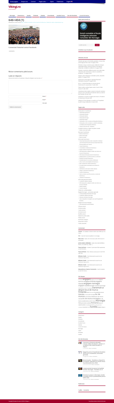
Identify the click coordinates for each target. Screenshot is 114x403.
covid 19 (86, 288)
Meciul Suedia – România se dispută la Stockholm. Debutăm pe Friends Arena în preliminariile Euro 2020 (94, 361)
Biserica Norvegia (83, 135)
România (80, 332)
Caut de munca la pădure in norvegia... (90, 236)
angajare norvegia (92, 283)
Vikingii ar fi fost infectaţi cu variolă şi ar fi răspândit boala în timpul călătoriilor (91, 101)
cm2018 (97, 285)
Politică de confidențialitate (84, 190)
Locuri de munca (84, 15)
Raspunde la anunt (82, 221)
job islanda (86, 294)
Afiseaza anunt (82, 206)
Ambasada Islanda (83, 116)
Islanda (43, 15)
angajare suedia (83, 286)
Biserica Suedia (82, 137)
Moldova (88, 301)
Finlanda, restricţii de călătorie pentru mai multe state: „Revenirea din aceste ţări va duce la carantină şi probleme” (91, 72)
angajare (87, 279)
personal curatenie (86, 303)
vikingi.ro (103, 307)
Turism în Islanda (83, 188)
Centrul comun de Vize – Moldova (86, 126)
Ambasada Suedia (83, 119)
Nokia (94, 301)
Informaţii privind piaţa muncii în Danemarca (89, 155)
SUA (89, 307)
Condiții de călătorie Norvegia (86, 195)
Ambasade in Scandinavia (84, 111)
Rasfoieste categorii (83, 219)
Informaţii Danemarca (83, 139)
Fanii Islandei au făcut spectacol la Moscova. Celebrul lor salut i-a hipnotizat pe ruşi (45, 22)
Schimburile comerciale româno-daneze (88, 168)
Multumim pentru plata (83, 215)
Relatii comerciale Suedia (84, 130)
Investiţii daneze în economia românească (88, 160)
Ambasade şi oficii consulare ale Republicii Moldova (90, 121)
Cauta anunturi (82, 210)
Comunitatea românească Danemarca (87, 148)
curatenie (90, 288)
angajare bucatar (94, 279)
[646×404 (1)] (24, 44)
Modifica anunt (82, 214)
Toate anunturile (82, 223)
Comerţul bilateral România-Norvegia (87, 193)
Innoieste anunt (82, 212)
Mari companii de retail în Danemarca (87, 163)
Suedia (29, 15)
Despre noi (24, 1)
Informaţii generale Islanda (85, 179)
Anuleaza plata (82, 208)
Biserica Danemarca (83, 133)
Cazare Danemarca (83, 146)
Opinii (52, 1)
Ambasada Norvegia (84, 117)
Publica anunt (81, 217)
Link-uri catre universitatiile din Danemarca (88, 162)
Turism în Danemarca (84, 172)
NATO (91, 301)
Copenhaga (102, 285)
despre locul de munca (88, 289)
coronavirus (81, 288)
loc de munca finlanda (90, 296)
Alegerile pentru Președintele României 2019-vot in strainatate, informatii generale (94, 353)
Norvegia (12, 15)
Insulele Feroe (61, 15)
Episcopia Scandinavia (83, 132)
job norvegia (92, 294)
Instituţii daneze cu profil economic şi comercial (89, 156)
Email (44, 99)
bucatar (92, 285)
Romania (94, 303)
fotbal (88, 292)
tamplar (99, 307)
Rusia (100, 303)
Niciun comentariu (92, 348)
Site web (44, 103)
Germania (91, 292)
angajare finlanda (89, 281)
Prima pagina (14, 1)
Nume (44, 96)
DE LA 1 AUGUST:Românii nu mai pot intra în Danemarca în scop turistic (89, 84)
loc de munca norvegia (91, 298)
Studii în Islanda (82, 186)
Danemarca (21, 15)
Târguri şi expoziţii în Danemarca (86, 170)
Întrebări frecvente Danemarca (86, 158)
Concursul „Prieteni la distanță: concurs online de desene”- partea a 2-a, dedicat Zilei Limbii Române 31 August (94, 344)
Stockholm (85, 307)
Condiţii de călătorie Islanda (85, 181)
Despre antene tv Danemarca (85, 149)
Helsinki (102, 292)
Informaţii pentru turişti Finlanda (86, 204)
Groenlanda (50, 15)
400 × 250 (23, 22)
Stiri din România (72, 15)
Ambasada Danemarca (84, 112)
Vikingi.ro (15, 7)
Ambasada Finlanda (83, 114)
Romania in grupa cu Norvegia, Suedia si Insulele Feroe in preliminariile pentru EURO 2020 (94, 376)
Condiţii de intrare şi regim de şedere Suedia (89, 128)
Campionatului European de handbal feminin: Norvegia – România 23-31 (93, 368)
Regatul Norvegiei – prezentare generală (88, 192)
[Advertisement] (76, 7)
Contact (33, 1)
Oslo (79, 303)
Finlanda (35, 15)
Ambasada (80, 279)
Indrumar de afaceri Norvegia (86, 197)
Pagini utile (42, 1)
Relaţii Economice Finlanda (84, 202)
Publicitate (60, 1)
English (69, 1)
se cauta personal (89, 305)
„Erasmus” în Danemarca (84, 177)
